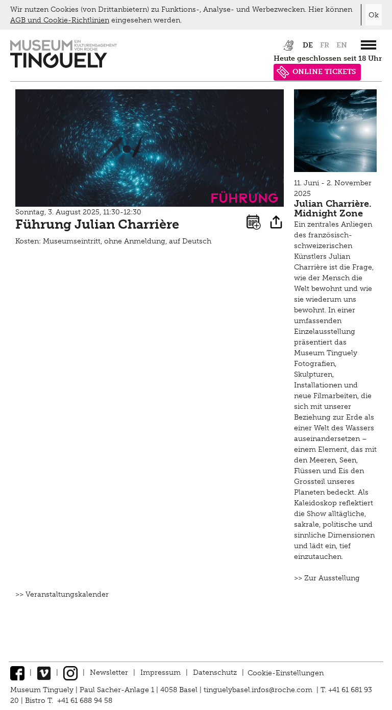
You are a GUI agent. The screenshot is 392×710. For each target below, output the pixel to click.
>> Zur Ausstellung (327, 578)
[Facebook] (17, 672)
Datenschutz (215, 672)
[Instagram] (70, 672)
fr (324, 45)
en (341, 45)
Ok (374, 15)
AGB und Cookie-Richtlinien (59, 20)
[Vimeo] (44, 672)
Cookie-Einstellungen (286, 672)
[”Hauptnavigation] (368, 45)
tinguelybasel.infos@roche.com (259, 689)
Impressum (160, 672)
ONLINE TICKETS (324, 71)
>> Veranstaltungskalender (62, 594)
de (308, 45)
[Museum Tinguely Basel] (63, 65)
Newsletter (109, 672)
